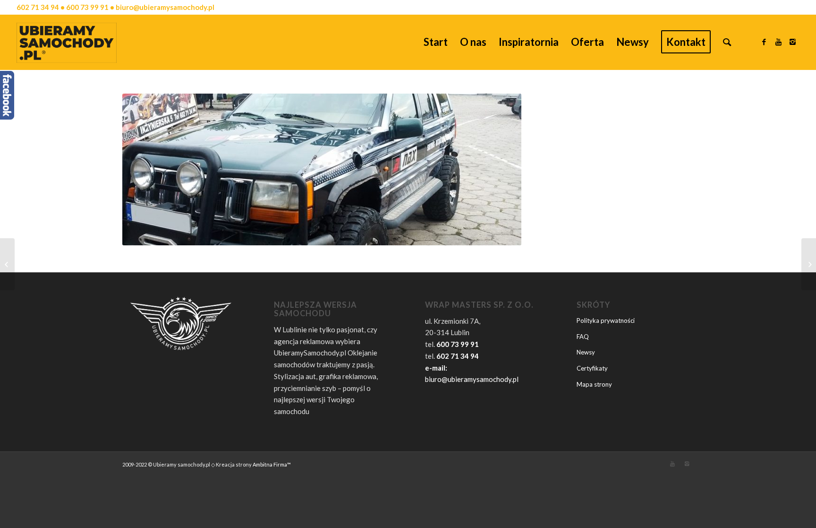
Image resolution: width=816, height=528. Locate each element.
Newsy (586, 352)
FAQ (583, 336)
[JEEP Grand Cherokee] (808, 264)
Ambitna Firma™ (272, 464)
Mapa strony (594, 384)
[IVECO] (7, 264)
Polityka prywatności (606, 320)
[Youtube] (778, 42)
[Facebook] (764, 42)
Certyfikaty (592, 368)
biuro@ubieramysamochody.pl (471, 379)
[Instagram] (792, 42)
